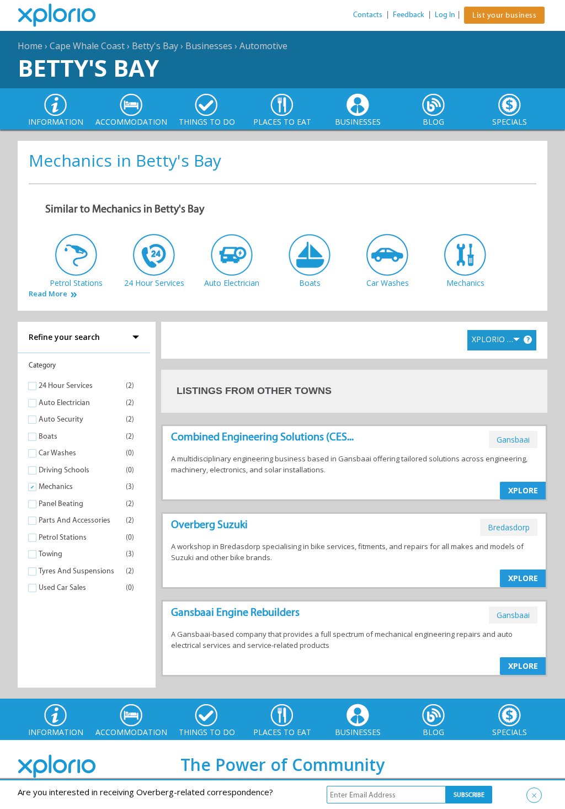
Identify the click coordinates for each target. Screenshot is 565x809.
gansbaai (513, 439)
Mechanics (56, 486)
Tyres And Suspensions (76, 571)
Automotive (263, 46)
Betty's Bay (155, 46)
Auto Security (61, 419)
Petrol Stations (63, 537)
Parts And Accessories (74, 520)
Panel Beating (61, 503)
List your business (504, 15)
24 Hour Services (66, 385)
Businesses (208, 46)
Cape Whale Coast (87, 46)
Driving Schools (64, 470)
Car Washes (57, 452)
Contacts (367, 14)
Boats (48, 436)
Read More (48, 294)
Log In (445, 14)
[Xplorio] (65, 15)
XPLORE (523, 490)
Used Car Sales (62, 587)
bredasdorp (509, 527)
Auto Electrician (64, 402)
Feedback (408, 14)
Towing (50, 553)
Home (30, 46)
